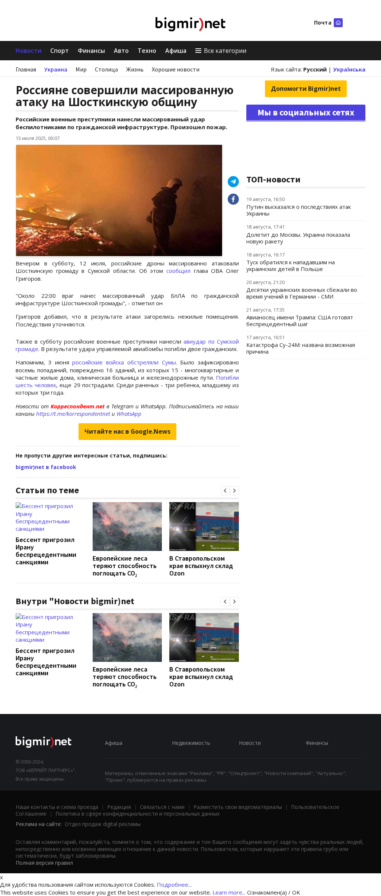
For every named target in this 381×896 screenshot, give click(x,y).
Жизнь (135, 69)
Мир (81, 69)
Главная (26, 69)
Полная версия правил (44, 862)
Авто (121, 51)
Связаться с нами (162, 806)
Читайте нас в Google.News (127, 431)
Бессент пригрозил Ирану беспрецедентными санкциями (46, 550)
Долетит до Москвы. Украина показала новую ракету (298, 238)
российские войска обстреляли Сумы (124, 362)
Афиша (175, 51)
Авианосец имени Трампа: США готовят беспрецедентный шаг (299, 320)
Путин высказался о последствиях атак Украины (298, 210)
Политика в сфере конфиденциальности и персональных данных (137, 813)
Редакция (119, 806)
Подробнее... (174, 884)
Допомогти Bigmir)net (306, 89)
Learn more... (229, 892)
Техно (147, 51)
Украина (55, 69)
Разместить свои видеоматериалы (237, 806)
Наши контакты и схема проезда (57, 806)
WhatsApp (128, 413)
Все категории (225, 51)
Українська (349, 69)
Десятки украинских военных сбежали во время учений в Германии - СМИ (301, 293)
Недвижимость (191, 742)
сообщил (178, 270)
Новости (28, 51)
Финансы (91, 51)
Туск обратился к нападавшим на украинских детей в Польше (290, 265)
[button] (225, 490)
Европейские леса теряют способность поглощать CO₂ (125, 565)
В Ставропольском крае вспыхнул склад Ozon (201, 565)
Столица (106, 69)
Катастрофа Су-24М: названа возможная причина (300, 348)
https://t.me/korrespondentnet (73, 413)
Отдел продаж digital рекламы (103, 824)
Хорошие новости (175, 69)
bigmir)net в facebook (46, 467)
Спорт (59, 51)
